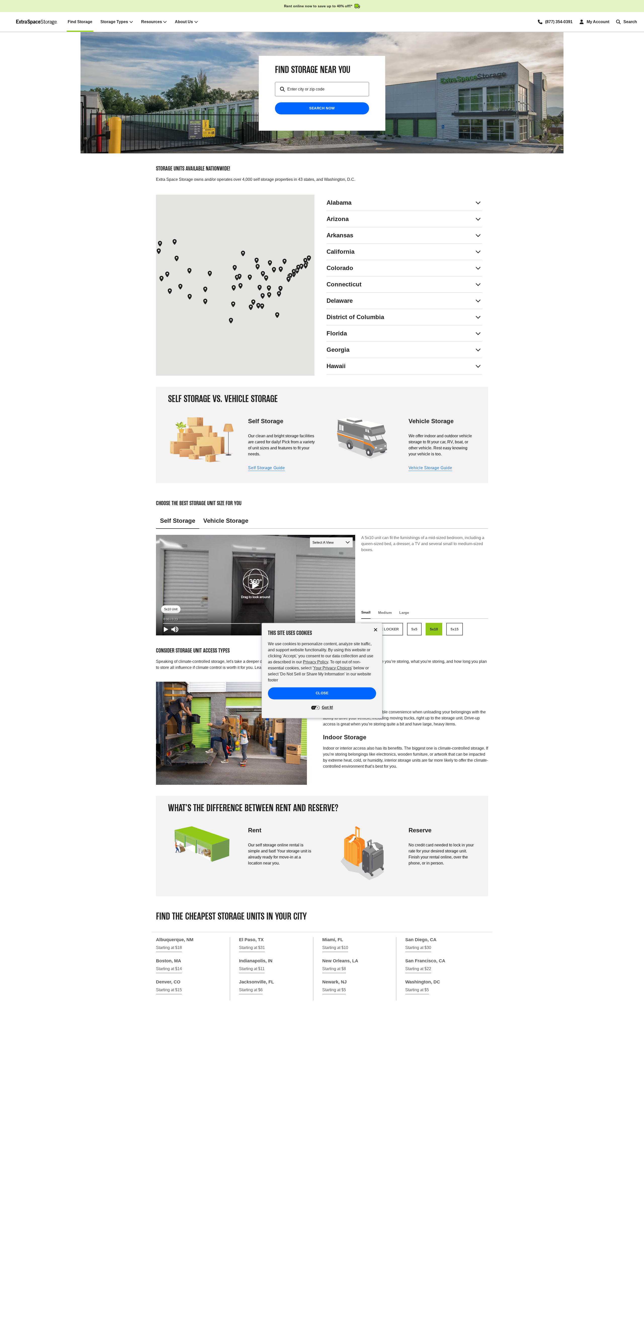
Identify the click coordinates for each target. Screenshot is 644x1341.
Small (366, 612)
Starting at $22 (418, 969)
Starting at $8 (334, 969)
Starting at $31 (252, 947)
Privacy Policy (315, 662)
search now (322, 108)
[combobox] (328, 89)
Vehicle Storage (225, 520)
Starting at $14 (169, 969)
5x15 (455, 629)
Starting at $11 (252, 969)
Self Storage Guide (266, 468)
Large (404, 613)
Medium (385, 613)
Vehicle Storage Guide (430, 468)
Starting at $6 (251, 990)
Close (322, 693)
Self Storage (177, 520)
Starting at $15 (169, 990)
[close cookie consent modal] (375, 629)
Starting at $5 (334, 990)
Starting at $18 (169, 947)
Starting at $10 (335, 947)
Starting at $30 (418, 947)
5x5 (414, 629)
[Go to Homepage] (37, 22)
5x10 (434, 629)
